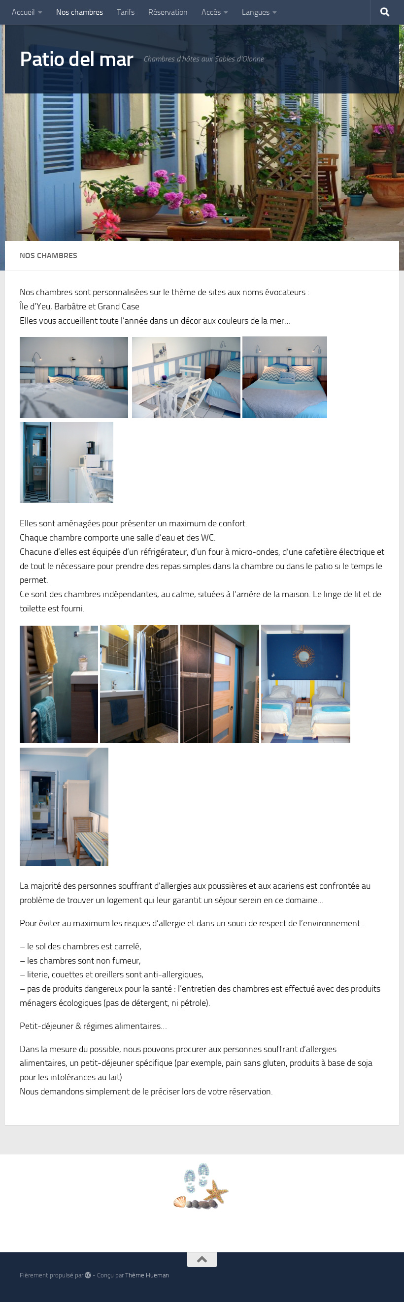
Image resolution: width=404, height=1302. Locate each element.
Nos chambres (79, 12)
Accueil (23, 12)
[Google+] (377, 1279)
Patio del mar (77, 59)
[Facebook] (360, 1279)
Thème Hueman (147, 1275)
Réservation (168, 12)
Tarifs (126, 12)
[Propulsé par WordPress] (88, 1275)
